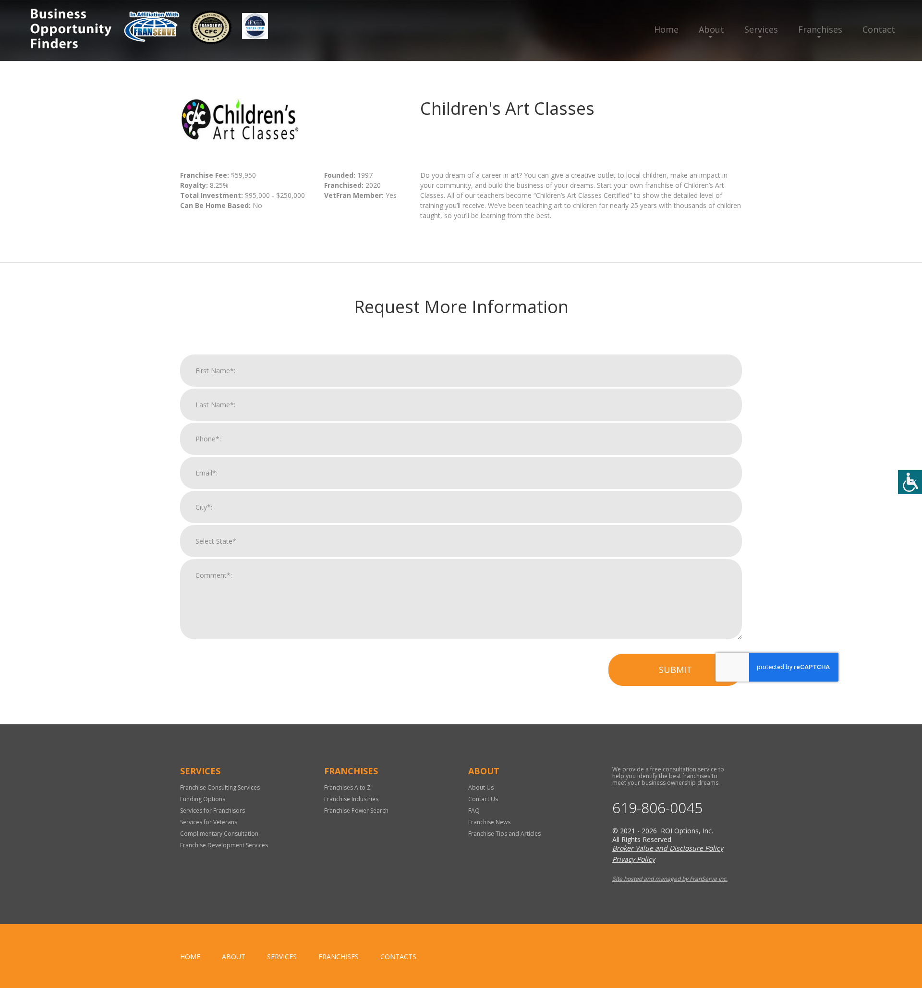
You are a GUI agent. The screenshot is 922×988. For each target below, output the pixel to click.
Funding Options (202, 799)
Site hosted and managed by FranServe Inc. (670, 879)
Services (761, 29)
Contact (878, 29)
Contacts (398, 956)
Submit (675, 669)
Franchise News (489, 822)
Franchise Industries (351, 799)
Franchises (820, 29)
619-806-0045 (657, 808)
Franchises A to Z (347, 787)
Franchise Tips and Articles (504, 833)
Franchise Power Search (356, 810)
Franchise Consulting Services (220, 787)
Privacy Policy (633, 859)
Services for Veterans (208, 822)
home (190, 956)
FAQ (474, 810)
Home (666, 29)
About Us (481, 787)
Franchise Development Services (224, 845)
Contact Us (483, 799)
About (711, 29)
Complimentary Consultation (219, 833)
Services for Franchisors (212, 810)
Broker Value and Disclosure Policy (667, 848)
